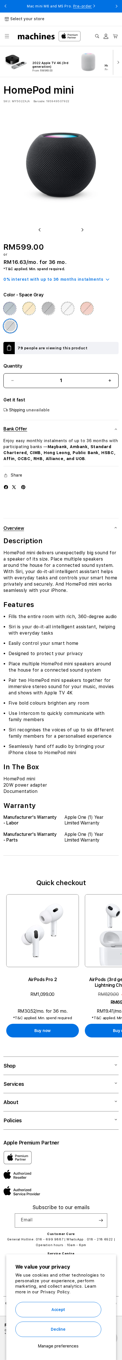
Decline (58, 1329)
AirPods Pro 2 (42, 979)
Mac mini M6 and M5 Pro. (59, 6)
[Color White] (67, 308)
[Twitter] (13, 487)
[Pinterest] (23, 487)
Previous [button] (5, 6)
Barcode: (39, 101)
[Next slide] (117, 62)
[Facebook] (6, 487)
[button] (6, 36)
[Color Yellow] (29, 308)
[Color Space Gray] (10, 326)
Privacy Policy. (55, 1292)
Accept (58, 1309)
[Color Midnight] (48, 308)
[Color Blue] (9, 308)
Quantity (12, 366)
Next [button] (116, 6)
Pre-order (82, 6)
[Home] (36, 36)
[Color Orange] (87, 308)
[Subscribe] (100, 1220)
